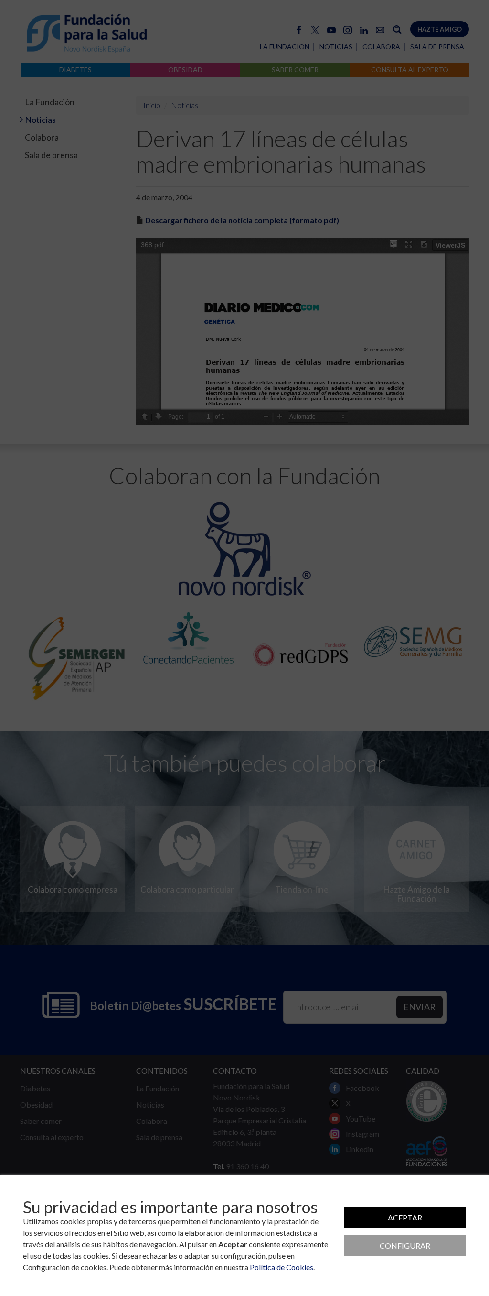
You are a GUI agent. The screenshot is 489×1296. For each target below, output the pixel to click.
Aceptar (405, 1217)
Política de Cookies (281, 1267)
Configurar (405, 1245)
